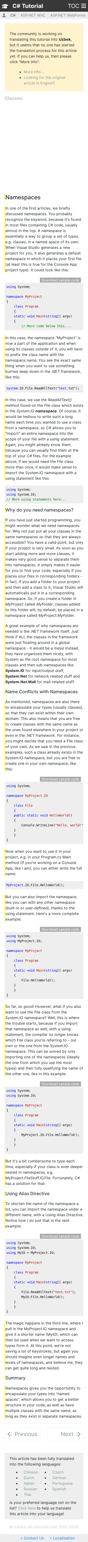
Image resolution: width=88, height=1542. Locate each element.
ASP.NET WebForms (67, 15)
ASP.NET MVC (33, 15)
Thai (27, 1494)
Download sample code (60, 280)
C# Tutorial (27, 6)
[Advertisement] (44, 148)
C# (12, 15)
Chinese (31, 1472)
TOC (73, 6)
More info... (34, 71)
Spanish (59, 1489)
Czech (58, 1472)
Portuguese (62, 1483)
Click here (27, 1508)
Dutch (29, 1477)
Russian (30, 1489)
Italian (29, 1483)
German (59, 1477)
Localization (64, 1538)
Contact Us (34, 1538)
